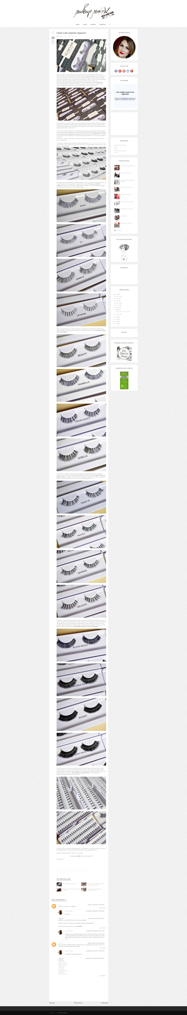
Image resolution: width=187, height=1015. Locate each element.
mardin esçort (61, 969)
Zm (59, 904)
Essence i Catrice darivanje (127, 201)
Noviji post (52, 1003)
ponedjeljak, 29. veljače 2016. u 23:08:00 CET (95, 950)
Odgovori (102, 908)
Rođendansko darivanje (126, 223)
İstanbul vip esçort (62, 974)
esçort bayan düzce (63, 970)
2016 (116, 294)
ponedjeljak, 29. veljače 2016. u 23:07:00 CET (95, 930)
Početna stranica (78, 1003)
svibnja (118, 303)
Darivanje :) (119, 230)
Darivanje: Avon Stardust (126, 208)
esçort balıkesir (62, 961)
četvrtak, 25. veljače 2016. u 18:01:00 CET (96, 943)
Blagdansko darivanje (125, 173)
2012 (116, 323)
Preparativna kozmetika (120, 151)
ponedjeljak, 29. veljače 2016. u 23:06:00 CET (95, 911)
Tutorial (116, 152)
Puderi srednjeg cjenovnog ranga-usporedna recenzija (96, 884)
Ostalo (116, 149)
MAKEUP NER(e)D (63, 1013)
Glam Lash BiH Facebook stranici (96, 143)
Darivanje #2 (123, 216)
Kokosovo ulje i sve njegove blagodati (127, 180)
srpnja (117, 298)
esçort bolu (61, 972)
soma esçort (61, 967)
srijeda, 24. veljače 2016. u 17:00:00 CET (96, 904)
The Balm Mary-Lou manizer (70, 883)
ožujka (118, 307)
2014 (116, 319)
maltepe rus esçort (62, 964)
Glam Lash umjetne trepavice (71, 33)
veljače (118, 309)
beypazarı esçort (62, 963)
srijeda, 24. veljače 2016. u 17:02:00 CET (96, 918)
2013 (116, 321)
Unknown (60, 943)
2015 (116, 317)
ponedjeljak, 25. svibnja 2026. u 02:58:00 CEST (94, 958)
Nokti (115, 147)
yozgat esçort (61, 966)
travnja (118, 305)
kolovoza (118, 296)
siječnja (118, 314)
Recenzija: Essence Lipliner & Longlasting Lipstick (95, 889)
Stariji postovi (104, 1003)
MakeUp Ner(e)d (62, 36)
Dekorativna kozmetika (120, 145)
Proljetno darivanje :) (125, 194)
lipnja (117, 300)
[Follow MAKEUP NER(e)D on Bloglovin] (124, 251)
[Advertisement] (124, 123)
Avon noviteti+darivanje (126, 187)
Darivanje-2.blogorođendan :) (127, 165)
